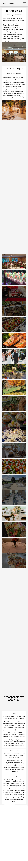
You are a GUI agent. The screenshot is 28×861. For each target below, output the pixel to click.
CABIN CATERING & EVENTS (9, 3)
